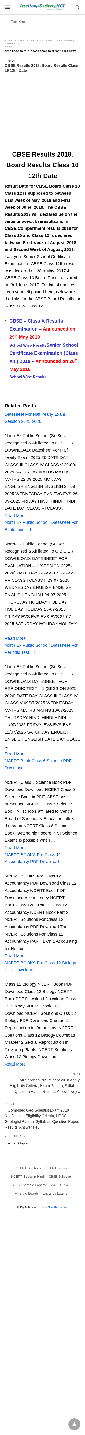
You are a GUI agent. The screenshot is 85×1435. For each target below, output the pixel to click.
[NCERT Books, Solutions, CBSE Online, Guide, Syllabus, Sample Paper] (42, 7)
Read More (15, 515)
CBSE (8, 47)
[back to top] (74, 1424)
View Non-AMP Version (55, 1207)
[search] (77, 7)
